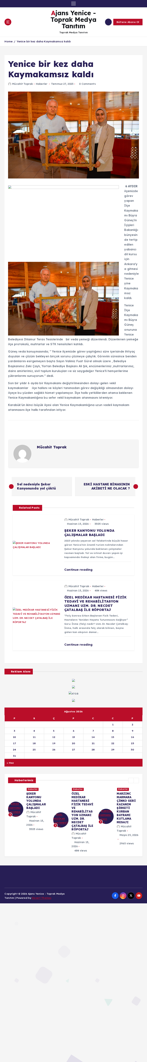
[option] (28, 805)
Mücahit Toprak (22, 83)
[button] (131, 780)
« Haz (10, 762)
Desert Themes (41, 897)
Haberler (41, 83)
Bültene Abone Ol (128, 21)
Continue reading (78, 569)
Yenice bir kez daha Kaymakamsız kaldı (44, 41)
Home (8, 41)
